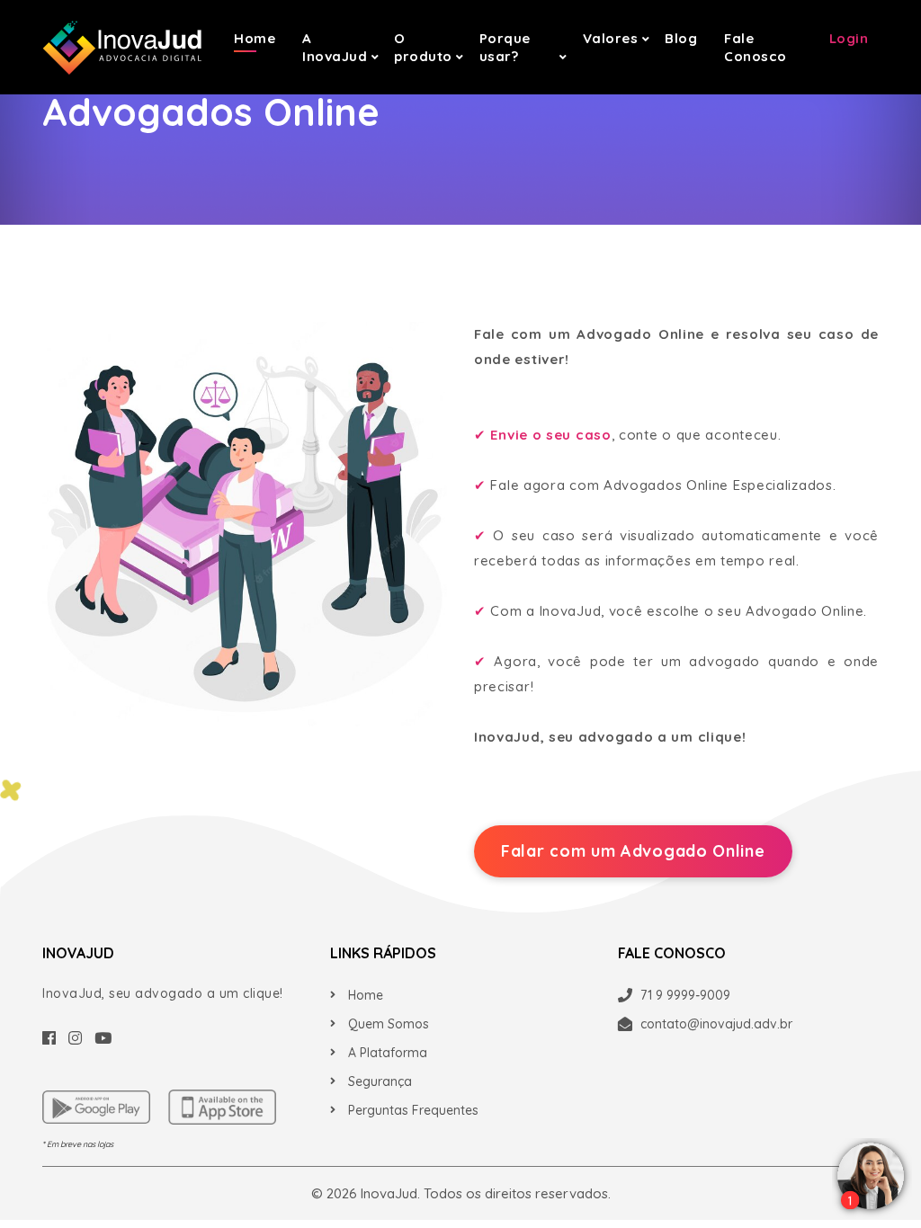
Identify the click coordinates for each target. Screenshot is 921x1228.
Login (849, 38)
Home (254, 38)
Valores (611, 38)
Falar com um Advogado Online (633, 851)
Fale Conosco (755, 47)
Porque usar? (505, 47)
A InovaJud (334, 47)
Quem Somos (388, 1024)
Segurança (380, 1081)
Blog (681, 38)
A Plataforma (387, 1053)
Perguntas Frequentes (413, 1110)
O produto (423, 47)
